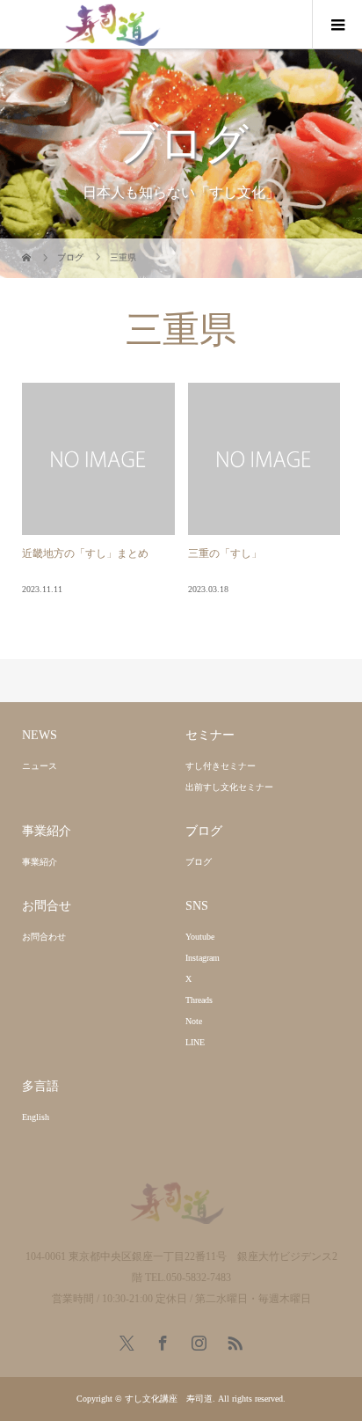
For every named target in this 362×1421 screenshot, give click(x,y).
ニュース (39, 766)
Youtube (199, 936)
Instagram (202, 958)
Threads (199, 1000)
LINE (195, 1042)
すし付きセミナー (220, 766)
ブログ (198, 862)
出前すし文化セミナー (229, 787)
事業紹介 (39, 862)
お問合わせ (44, 936)
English (35, 1117)
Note (193, 1021)
